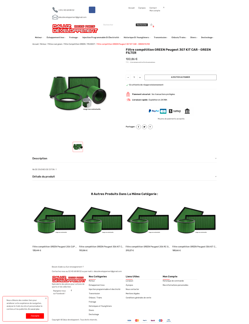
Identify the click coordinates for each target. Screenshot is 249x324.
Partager (138, 127)
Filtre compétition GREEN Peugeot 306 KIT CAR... (101, 246)
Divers (91, 310)
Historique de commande (173, 281)
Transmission (94, 293)
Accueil (131, 8)
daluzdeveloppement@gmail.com (72, 17)
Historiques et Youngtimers (100, 306)
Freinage (92, 302)
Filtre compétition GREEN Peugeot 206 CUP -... (55, 246)
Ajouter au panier (180, 77)
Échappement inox (97, 285)
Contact (153, 8)
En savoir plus (33, 309)
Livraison (129, 281)
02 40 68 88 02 (75, 271)
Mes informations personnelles (175, 285)
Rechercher (142, 25)
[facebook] (71, 291)
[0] (151, 25)
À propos (142, 8)
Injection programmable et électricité (104, 289)
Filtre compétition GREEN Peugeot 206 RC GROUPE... (148, 246)
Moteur (92, 281)
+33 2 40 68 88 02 (66, 10)
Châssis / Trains (95, 298)
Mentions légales (133, 293)
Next (220, 225)
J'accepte (35, 316)
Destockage (94, 314)
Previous (28, 225)
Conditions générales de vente (138, 298)
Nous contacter (132, 289)
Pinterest (150, 127)
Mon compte (155, 11)
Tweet (144, 127)
